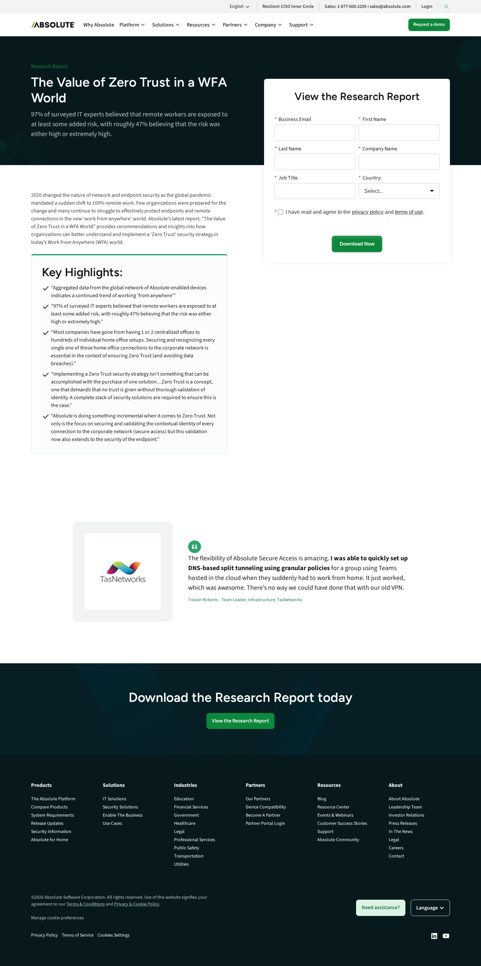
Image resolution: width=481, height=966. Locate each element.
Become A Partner (263, 815)
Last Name (288, 148)
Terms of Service (78, 935)
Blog (321, 799)
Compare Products (49, 807)
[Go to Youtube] (446, 936)
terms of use (409, 212)
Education (184, 799)
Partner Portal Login (265, 823)
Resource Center (333, 807)
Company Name (378, 148)
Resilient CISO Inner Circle (288, 6)
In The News (401, 831)
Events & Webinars (335, 815)
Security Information (51, 831)
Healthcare (184, 823)
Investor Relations (406, 815)
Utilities (181, 864)
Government (186, 815)
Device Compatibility (266, 807)
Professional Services (194, 840)
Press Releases (403, 823)
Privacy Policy (44, 935)
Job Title (286, 177)
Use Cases (112, 823)
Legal (179, 831)
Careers (396, 848)
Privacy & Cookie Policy (136, 904)
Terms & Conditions (85, 904)
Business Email (293, 119)
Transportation (189, 856)
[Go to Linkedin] (434, 936)
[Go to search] (446, 7)
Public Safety (186, 848)
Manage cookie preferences (57, 918)
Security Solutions (120, 807)
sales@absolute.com (390, 6)
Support (325, 831)
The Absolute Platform (53, 799)
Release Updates (47, 823)
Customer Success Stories (342, 823)
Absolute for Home (49, 840)
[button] (241, 7)
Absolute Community (338, 840)
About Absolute (404, 799)
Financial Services (191, 807)
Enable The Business (123, 815)
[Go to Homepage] (53, 25)
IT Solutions (114, 799)
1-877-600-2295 (351, 6)
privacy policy (367, 212)
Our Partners (258, 799)
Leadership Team (405, 807)
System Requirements (52, 815)
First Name (372, 119)
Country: (370, 177)
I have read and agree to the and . (355, 212)
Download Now (357, 243)
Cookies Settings (114, 935)
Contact (396, 856)
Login (427, 6)
